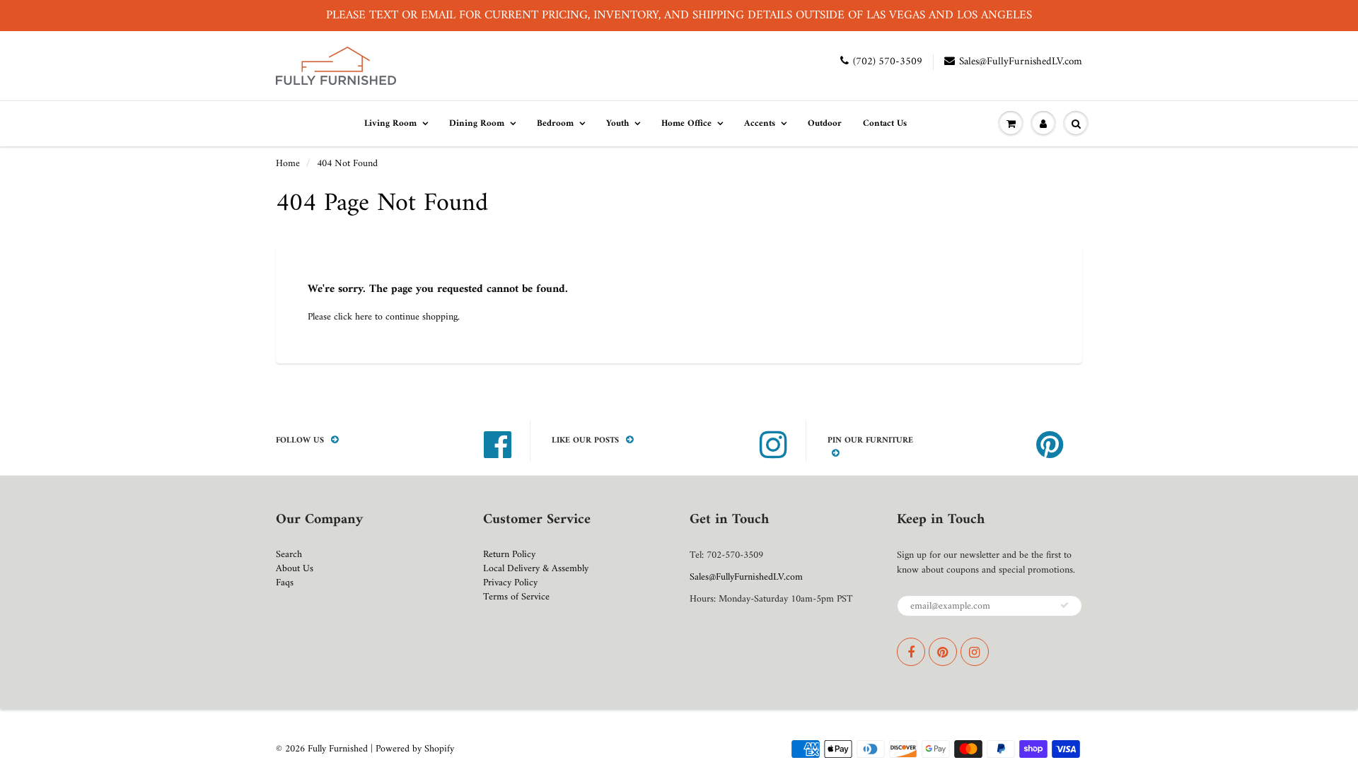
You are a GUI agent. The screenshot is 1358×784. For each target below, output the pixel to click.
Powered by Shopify (415, 749)
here (363, 317)
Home (288, 163)
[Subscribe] (1064, 605)
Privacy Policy (510, 583)
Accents (759, 123)
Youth (617, 123)
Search (289, 554)
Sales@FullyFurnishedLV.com (1020, 61)
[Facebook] (911, 652)
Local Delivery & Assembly (535, 569)
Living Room (390, 123)
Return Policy (509, 554)
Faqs (285, 583)
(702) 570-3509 (887, 61)
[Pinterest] (943, 652)
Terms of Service (516, 597)
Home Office (686, 123)
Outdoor (825, 123)
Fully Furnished (339, 749)
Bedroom (555, 123)
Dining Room (476, 123)
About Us (294, 569)
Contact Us (885, 123)
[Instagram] (975, 652)
